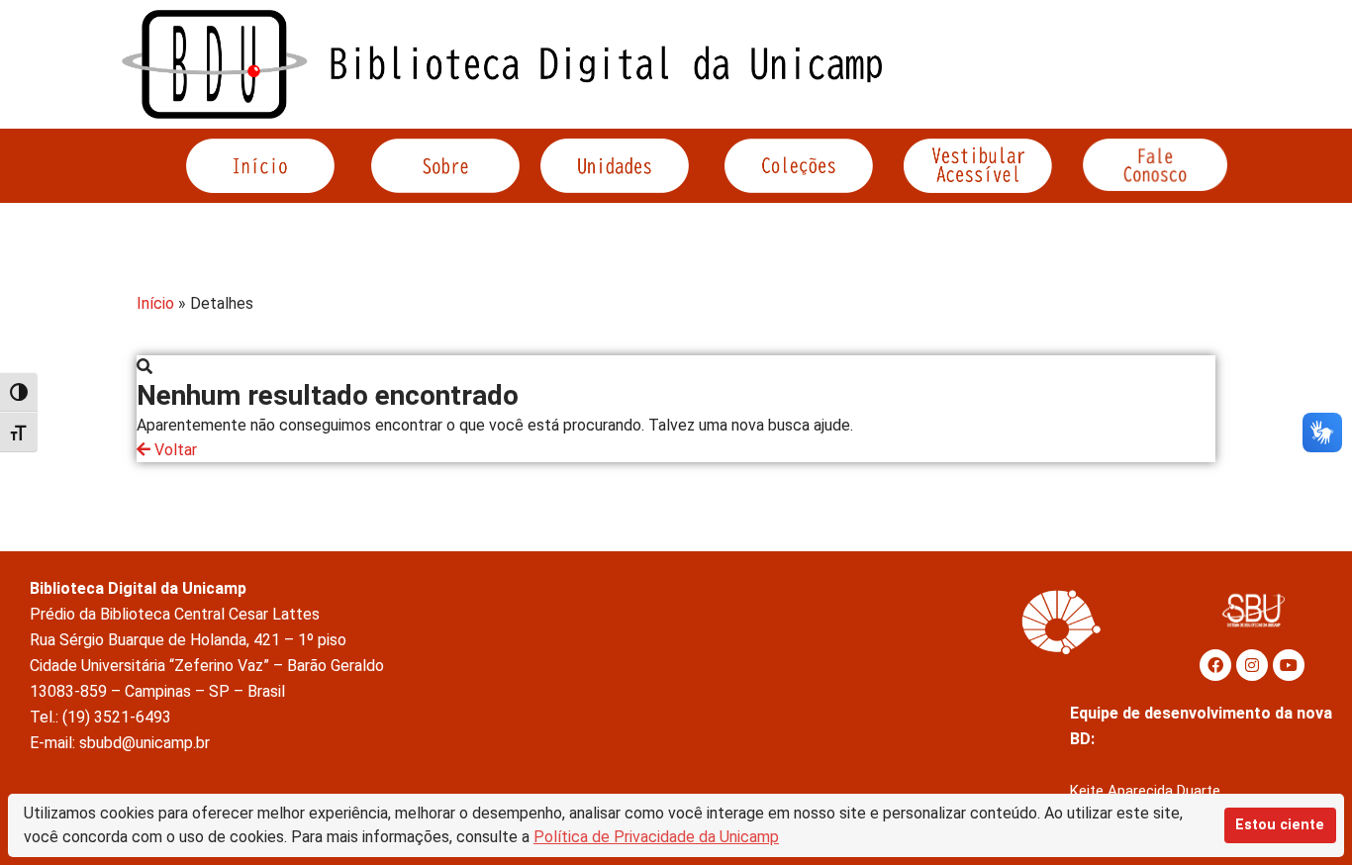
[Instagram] (1252, 665)
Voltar (173, 449)
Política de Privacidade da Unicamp (656, 836)
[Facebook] (1215, 665)
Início (155, 303)
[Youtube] (1288, 665)
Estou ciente (1279, 825)
